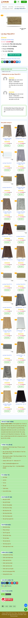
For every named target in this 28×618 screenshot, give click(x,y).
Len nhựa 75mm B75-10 (7, 284)
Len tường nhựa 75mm (7, 8)
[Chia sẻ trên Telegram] (19, 62)
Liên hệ (4, 480)
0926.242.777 (17, 460)
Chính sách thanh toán (8, 557)
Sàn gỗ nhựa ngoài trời (8, 519)
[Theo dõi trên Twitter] (9, 583)
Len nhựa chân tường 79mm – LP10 (7, 405)
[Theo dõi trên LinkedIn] (14, 583)
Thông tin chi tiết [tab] (6, 71)
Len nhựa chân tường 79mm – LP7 (21, 163)
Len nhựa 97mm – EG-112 (7, 236)
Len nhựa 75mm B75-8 (20, 284)
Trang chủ (4, 6)
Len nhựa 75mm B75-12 (7, 187)
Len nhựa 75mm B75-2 (20, 236)
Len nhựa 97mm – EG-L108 (20, 356)
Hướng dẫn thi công (7, 574)
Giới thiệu (5, 477)
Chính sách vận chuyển (8, 568)
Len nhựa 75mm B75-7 (7, 163)
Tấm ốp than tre (6, 541)
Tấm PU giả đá (6, 532)
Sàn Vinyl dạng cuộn (7, 516)
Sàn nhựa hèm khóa (7, 513)
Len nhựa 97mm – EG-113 (21, 138)
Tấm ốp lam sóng (7, 535)
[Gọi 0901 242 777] (26, 609)
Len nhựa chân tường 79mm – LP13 (21, 380)
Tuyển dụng (5, 488)
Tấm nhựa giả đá (7, 543)
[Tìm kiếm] (15, 2)
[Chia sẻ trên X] (7, 62)
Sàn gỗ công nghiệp (7, 505)
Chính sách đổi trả (7, 560)
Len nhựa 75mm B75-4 (7, 307)
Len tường (10, 6)
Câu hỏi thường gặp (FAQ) (9, 571)
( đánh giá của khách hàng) (7, 39)
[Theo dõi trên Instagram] (5, 583)
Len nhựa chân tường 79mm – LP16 (7, 212)
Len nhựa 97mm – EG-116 (21, 404)
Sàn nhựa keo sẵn (7, 510)
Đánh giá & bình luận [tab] (7, 69)
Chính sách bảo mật (7, 566)
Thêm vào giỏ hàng (14, 54)
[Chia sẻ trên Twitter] (9, 62)
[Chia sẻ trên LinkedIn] (17, 62)
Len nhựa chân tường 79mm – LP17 (21, 212)
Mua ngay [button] (7, 145)
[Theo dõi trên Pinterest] (12, 583)
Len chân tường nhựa (19, 6)
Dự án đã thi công (7, 491)
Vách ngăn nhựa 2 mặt (8, 546)
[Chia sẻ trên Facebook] (5, 62)
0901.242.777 (10, 460)
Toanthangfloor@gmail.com (12, 463)
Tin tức (4, 482)
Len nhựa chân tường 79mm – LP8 (7, 139)
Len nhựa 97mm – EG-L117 (7, 380)
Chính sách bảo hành (7, 563)
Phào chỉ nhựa (17, 58)
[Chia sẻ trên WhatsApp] (2, 62)
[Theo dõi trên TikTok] (7, 583)
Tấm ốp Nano (6, 538)
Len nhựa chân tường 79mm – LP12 (21, 260)
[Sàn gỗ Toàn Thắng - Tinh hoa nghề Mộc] (7, 2)
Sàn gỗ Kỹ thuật (6, 502)
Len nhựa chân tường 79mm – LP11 (7, 331)
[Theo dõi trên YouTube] (17, 583)
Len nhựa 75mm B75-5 (7, 355)
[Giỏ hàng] (18, 2)
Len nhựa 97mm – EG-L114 (20, 331)
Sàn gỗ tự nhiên (6, 499)
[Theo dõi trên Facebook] (2, 583)
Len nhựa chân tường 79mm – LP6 (21, 188)
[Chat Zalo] (25, 605)
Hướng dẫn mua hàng (8, 554)
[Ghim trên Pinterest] (14, 62)
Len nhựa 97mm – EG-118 (7, 259)
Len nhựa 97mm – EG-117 (21, 307)
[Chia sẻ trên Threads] (12, 62)
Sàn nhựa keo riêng (7, 507)
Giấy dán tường (6, 527)
